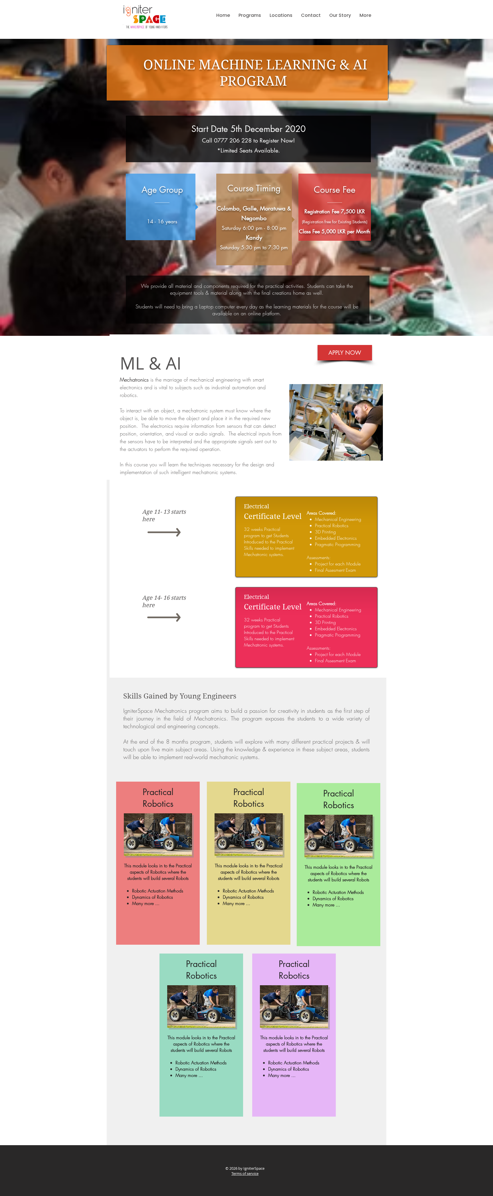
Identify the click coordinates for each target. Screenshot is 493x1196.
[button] (249, 15)
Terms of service (244, 1173)
